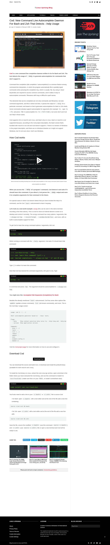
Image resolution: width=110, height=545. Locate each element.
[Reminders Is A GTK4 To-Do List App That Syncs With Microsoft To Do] (80, 95)
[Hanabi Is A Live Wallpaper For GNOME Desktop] (80, 86)
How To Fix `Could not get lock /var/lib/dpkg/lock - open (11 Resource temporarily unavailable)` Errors (85, 188)
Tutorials (42, 15)
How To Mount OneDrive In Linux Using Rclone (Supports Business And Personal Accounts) (86, 195)
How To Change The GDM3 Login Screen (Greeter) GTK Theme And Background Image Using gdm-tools (18, 462)
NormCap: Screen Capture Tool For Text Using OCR (93, 48)
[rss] (90, 2)
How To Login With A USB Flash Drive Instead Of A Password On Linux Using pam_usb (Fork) (38, 461)
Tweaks (52, 15)
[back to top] (105, 537)
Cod (11, 73)
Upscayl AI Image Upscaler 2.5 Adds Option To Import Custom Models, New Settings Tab (92, 67)
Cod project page (20, 347)
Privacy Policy (13, 528)
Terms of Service (14, 531)
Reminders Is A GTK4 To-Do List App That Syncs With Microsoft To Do (93, 94)
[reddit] (99, 2)
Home (13, 15)
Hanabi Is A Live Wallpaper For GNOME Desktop (93, 85)
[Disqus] (39, 493)
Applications (31, 15)
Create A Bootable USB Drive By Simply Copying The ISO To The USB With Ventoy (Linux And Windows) (86, 153)
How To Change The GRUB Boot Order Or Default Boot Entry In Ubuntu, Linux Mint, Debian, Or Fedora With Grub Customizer (86, 176)
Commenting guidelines (50, 470)
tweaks (39, 27)
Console (75, 15)
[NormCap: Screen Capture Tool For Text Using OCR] (80, 48)
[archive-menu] (85, 526)
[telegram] (97, 2)
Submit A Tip (17, 2)
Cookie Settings (14, 536)
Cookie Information (15, 534)
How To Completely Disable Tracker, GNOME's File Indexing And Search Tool (58, 461)
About (11, 2)
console (34, 27)
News (21, 15)
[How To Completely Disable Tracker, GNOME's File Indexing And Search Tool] (59, 451)
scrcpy (35, 209)
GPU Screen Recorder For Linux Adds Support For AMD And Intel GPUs (93, 76)
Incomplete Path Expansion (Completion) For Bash (41, 295)
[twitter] (94, 2)
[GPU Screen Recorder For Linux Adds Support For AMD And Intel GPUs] (80, 77)
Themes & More (63, 15)
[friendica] (92, 2)
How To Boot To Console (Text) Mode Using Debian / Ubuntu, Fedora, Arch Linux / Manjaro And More (87, 159)
